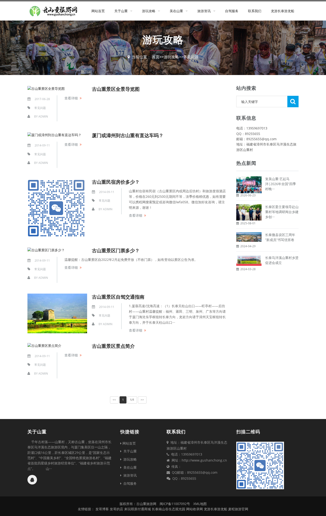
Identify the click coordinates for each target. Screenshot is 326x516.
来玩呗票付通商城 (137, 509)
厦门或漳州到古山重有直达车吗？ (127, 135)
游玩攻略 (148, 11)
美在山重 (176, 11)
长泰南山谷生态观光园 (168, 509)
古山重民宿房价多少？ (116, 182)
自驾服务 (231, 11)
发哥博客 (102, 509)
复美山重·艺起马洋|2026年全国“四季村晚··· (280, 184)
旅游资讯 (204, 11)
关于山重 (121, 11)
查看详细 (71, 98)
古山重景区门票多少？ (116, 250)
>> (142, 400)
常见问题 (191, 56)
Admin (43, 116)
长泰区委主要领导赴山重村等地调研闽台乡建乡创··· (282, 211)
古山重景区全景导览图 (116, 89)
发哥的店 (116, 509)
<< (114, 400)
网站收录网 (194, 509)
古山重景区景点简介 (113, 346)
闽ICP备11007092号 (175, 503)
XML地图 (200, 503)
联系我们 (254, 11)
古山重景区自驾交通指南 (118, 297)
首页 (155, 56)
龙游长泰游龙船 (282, 11)
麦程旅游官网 (238, 509)
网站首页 (98, 11)
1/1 (132, 400)
